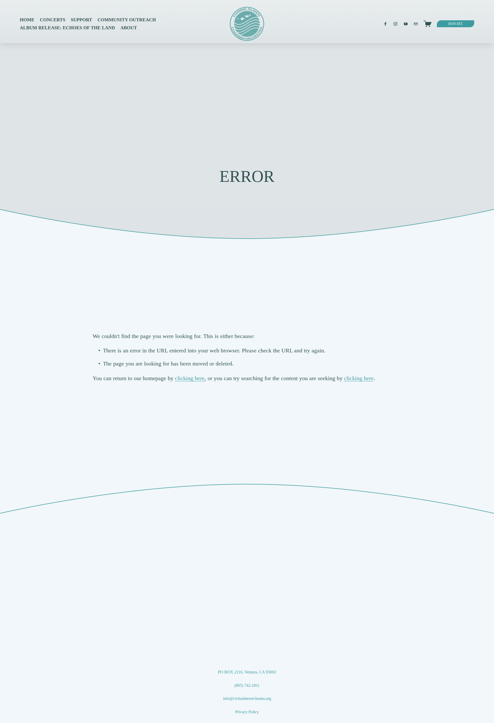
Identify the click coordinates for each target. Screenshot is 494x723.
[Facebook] (385, 24)
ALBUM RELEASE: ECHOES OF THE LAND (67, 27)
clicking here (190, 378)
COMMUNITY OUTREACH (127, 19)
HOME (27, 19)
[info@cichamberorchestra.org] (415, 24)
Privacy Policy (247, 712)
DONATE (455, 24)
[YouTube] (405, 24)
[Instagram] (395, 24)
